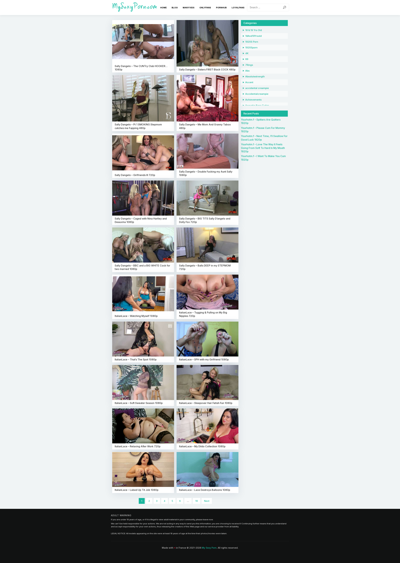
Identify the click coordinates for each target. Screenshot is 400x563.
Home (163, 7)
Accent (249, 82)
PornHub (221, 7)
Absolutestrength (255, 76)
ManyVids (189, 7)
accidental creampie (257, 88)
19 (196, 500)
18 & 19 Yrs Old (253, 30)
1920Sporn (251, 47)
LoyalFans (238, 7)
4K (246, 53)
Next (206, 500)
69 (246, 59)
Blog (175, 7)
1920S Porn (251, 41)
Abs (247, 70)
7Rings (249, 64)
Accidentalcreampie (256, 93)
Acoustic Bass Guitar (257, 105)
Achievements (253, 99)
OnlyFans (205, 7)
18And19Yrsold (253, 35)
